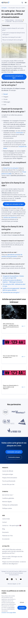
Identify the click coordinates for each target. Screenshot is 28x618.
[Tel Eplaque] (22, 2)
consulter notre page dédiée (8, 612)
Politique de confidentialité (10, 505)
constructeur (19, 132)
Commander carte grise (14, 452)
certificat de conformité (10, 217)
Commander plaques (14, 457)
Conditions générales (8, 498)
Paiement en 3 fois (7, 535)
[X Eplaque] (16, 579)
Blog (3, 529)
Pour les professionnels (8, 481)
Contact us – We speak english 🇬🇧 (11, 525)
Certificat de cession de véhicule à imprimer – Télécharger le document (13, 281)
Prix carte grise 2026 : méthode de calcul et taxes (14, 285)
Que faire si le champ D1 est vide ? (11, 37)
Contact (4, 522)
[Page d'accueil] (5, 2)
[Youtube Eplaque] (20, 579)
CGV (19, 583)
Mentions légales (7, 501)
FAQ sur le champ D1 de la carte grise (12, 40)
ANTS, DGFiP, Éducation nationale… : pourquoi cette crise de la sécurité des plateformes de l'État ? (13, 551)
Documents (5, 532)
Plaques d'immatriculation (9, 477)
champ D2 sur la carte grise (10, 168)
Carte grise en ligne (7, 474)
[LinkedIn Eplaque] (11, 579)
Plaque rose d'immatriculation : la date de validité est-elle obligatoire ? (14, 562)
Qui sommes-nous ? (7, 495)
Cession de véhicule (7, 471)
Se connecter (5, 539)
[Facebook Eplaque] (7, 579)
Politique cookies (7, 508)
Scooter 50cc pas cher (8, 484)
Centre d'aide (6, 519)
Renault (5, 94)
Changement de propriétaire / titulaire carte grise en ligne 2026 (13, 277)
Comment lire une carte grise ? (11, 292)
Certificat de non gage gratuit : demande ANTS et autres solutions (14, 289)
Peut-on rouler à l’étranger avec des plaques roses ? (12, 557)
